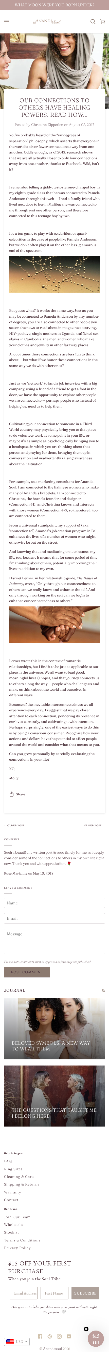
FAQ (8, 1161)
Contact (11, 1200)
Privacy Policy (17, 1248)
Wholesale (13, 1224)
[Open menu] (7, 21)
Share (20, 794)
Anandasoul (52, 1348)
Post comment (27, 972)
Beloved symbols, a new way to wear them (51, 1046)
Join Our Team (17, 1217)
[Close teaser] (86, 1329)
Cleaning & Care (19, 1176)
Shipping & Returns (21, 1184)
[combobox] (17, 1342)
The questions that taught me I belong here (54, 1113)
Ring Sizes (13, 1169)
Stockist (11, 1232)
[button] (96, 1339)
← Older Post (14, 825)
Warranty (12, 1192)
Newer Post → (94, 825)
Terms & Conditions (22, 1240)
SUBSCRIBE (85, 1293)
